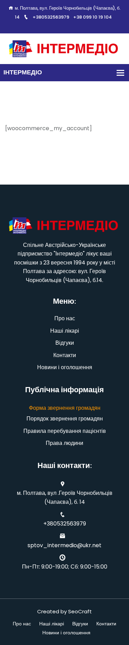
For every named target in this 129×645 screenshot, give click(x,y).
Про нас (64, 318)
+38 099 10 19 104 (92, 17)
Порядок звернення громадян (64, 419)
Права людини (64, 443)
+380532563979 (51, 17)
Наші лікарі (64, 331)
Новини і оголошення (64, 367)
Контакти (64, 355)
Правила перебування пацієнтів (64, 431)
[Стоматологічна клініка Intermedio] (64, 48)
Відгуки (64, 343)
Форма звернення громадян (64, 408)
